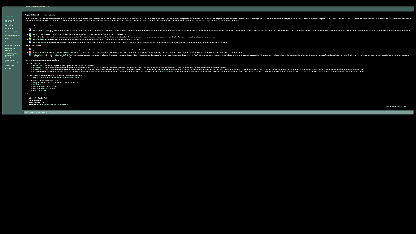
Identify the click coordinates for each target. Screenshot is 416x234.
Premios (8, 42)
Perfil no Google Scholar (40, 42)
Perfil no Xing (36, 37)
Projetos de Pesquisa (12, 35)
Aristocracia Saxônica (166, 71)
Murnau (117, 69)
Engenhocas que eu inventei (41, 50)
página (277, 69)
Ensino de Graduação (12, 45)
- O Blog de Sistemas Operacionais (46, 77)
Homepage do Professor (10, 21)
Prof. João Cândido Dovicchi (70, 77)
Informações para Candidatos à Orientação (11, 55)
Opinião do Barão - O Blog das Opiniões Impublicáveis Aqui (52, 55)
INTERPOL (44, 90)
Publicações (9, 28)
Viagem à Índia (10, 65)
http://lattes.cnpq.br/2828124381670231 (55, 104)
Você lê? (8, 68)
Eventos (8, 38)
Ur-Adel (303, 71)
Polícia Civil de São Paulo (49, 86)
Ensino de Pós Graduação (10, 49)
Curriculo (8, 25)
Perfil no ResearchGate (39, 39)
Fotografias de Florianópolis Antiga (12, 61)
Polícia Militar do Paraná (48, 88)
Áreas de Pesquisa (11, 32)
